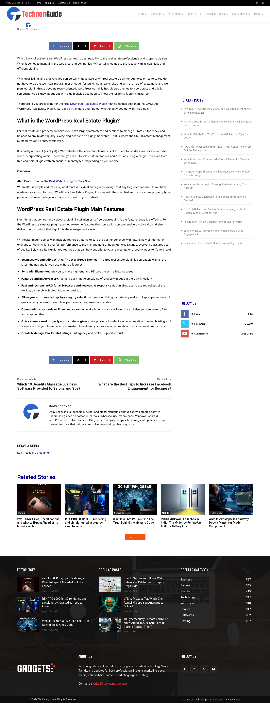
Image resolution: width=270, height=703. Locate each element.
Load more (133, 537)
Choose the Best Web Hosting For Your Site (62, 181)
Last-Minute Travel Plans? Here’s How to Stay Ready (213, 243)
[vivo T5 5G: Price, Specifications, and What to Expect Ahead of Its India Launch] (39, 499)
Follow (248, 323)
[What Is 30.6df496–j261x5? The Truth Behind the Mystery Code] (135, 499)
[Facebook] (251, 3)
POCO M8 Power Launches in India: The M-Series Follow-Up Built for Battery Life (181, 522)
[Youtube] (213, 669)
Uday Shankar (44, 25)
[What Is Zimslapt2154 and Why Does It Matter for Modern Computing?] (231, 499)
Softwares (119, 513)
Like (250, 313)
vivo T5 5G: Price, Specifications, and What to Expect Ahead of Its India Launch (38, 522)
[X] (263, 3)
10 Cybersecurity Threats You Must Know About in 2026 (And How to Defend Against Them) (146, 622)
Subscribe (247, 333)
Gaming (70, 513)
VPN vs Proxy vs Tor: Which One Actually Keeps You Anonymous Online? (143, 602)
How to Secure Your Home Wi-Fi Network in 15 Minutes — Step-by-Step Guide (145, 582)
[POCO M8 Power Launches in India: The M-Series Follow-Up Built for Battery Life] (183, 499)
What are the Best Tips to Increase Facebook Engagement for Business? (134, 386)
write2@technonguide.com (110, 683)
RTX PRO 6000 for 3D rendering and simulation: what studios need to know (85, 522)
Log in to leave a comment (34, 452)
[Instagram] (257, 3)
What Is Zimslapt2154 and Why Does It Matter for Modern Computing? (229, 522)
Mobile (21, 513)
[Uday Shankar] (28, 25)
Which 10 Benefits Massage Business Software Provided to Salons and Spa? (48, 386)
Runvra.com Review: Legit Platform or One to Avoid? (213, 221)
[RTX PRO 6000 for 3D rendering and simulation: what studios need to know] (87, 499)
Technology (216, 513)
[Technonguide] (11, 14)
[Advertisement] (217, 69)
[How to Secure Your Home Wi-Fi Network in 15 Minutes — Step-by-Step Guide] (110, 584)
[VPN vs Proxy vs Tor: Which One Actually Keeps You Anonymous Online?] (110, 604)
